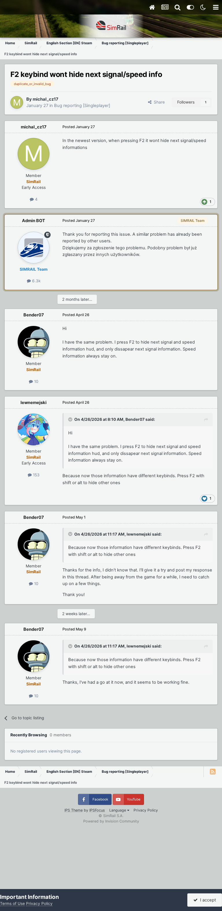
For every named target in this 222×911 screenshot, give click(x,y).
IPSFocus (97, 810)
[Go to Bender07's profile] (33, 342)
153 (36, 475)
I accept (207, 900)
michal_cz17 (45, 99)
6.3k (35, 281)
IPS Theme (73, 810)
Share (158, 102)
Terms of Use (12, 903)
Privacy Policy (146, 810)
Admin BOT (33, 220)
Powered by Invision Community (111, 821)
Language (118, 810)
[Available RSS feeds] (213, 771)
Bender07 (33, 315)
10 (35, 381)
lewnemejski (34, 402)
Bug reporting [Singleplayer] (82, 105)
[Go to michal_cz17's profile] (16, 102)
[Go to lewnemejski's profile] (33, 429)
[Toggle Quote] (70, 419)
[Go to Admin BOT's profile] (33, 247)
